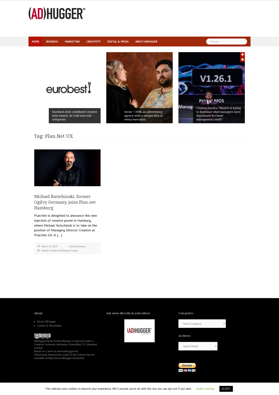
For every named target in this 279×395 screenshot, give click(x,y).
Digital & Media (117, 41)
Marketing (72, 41)
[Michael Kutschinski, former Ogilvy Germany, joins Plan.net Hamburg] (67, 167)
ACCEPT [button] (226, 388)
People (74, 250)
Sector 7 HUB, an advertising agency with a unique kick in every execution (143, 115)
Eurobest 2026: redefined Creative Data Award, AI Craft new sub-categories (74, 115)
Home (35, 41)
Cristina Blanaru (77, 246)
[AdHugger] (56, 13)
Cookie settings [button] (205, 388)
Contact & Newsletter (49, 325)
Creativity (94, 41)
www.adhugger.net (67, 351)
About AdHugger (146, 41)
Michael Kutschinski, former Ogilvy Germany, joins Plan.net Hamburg (65, 202)
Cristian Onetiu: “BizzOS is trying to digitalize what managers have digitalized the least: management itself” (218, 114)
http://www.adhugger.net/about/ (66, 358)
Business (52, 41)
